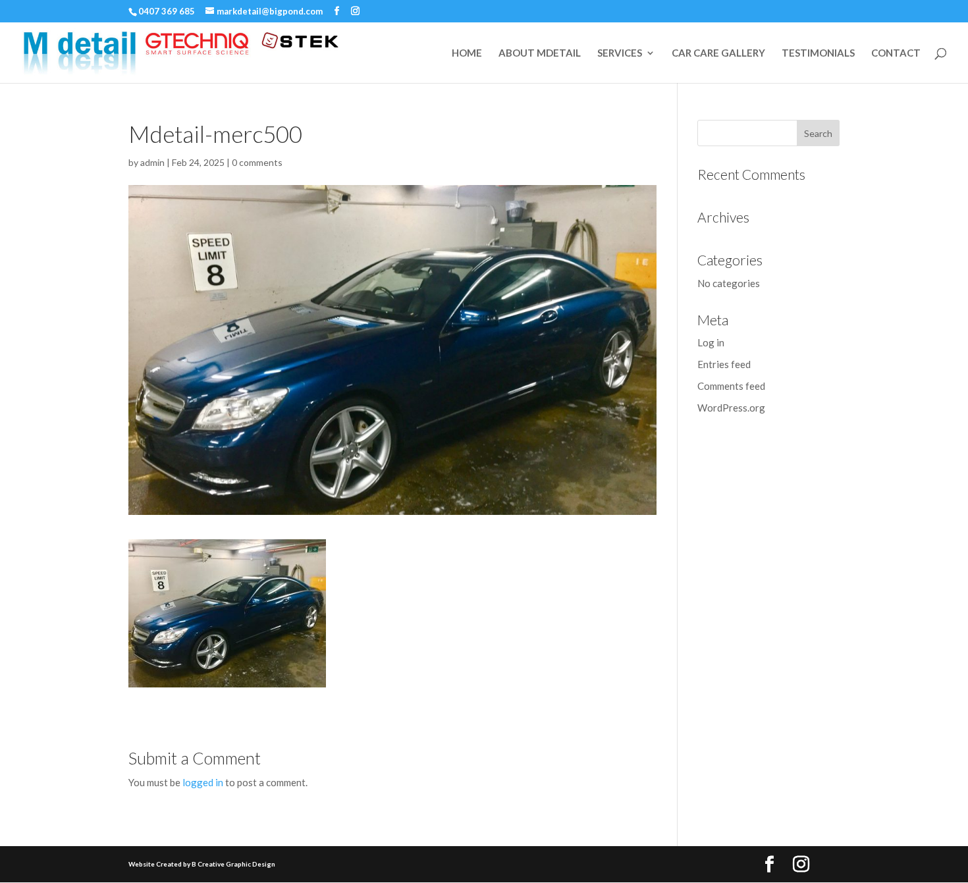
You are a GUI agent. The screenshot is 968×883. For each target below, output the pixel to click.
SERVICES (619, 53)
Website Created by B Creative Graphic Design (201, 864)
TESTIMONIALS (818, 53)
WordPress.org (731, 408)
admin (152, 162)
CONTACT (896, 53)
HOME (467, 53)
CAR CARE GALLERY (718, 53)
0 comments (257, 162)
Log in (710, 342)
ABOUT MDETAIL (539, 53)
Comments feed (731, 386)
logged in (202, 782)
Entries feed (724, 364)
